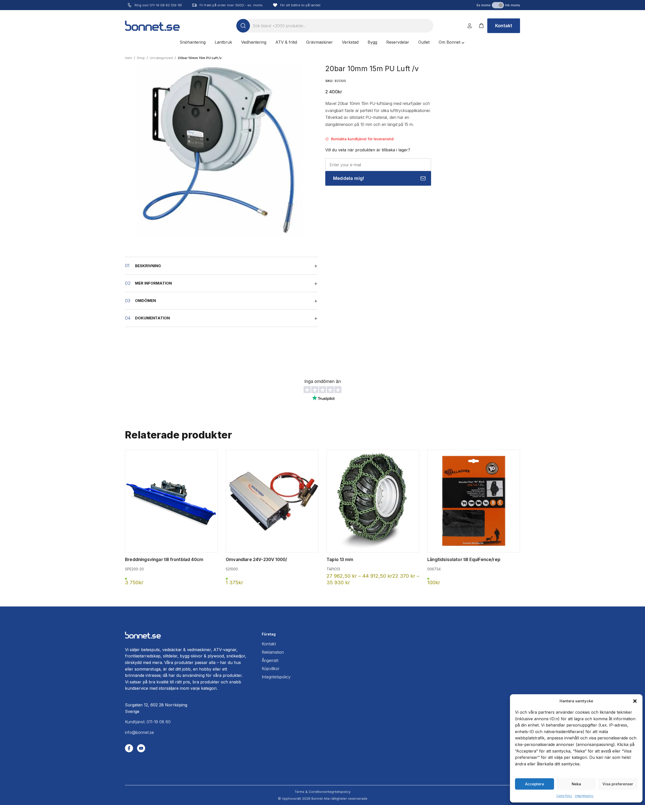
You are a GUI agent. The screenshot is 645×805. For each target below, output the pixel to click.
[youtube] (141, 748)
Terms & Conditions (310, 792)
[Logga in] (469, 26)
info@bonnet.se (139, 732)
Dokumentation (152, 318)
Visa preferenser (617, 784)
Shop (141, 58)
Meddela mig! (348, 178)
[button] (634, 701)
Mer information (153, 283)
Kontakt (503, 25)
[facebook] (129, 748)
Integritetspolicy (584, 795)
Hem (128, 58)
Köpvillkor (270, 668)
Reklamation (273, 652)
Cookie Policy (564, 795)
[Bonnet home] (152, 26)
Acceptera (534, 784)
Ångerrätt (270, 660)
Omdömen (145, 300)
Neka (576, 784)
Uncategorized (161, 58)
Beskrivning (148, 265)
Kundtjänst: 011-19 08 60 (148, 721)
